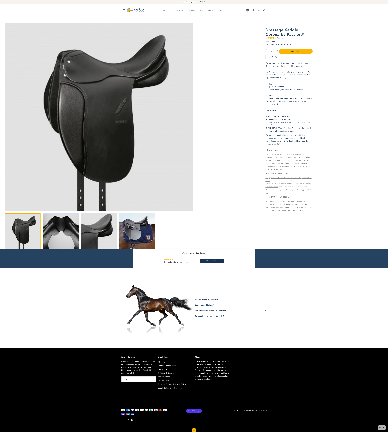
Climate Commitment (167, 365)
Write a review (211, 261)
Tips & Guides (179, 10)
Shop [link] (165, 10)
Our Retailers (163, 380)
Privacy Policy (164, 377)
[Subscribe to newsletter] (154, 379)
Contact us (162, 369)
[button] (123, 10)
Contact (212, 10)
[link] (247, 10)
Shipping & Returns (166, 373)
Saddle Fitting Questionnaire (170, 388)
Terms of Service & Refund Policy (172, 384)
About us (162, 362)
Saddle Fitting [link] (196, 10)
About (222, 10)
